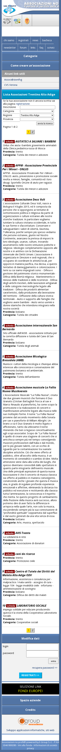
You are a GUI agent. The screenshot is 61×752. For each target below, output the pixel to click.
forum (23, 47)
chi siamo (9, 40)
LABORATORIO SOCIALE (26, 605)
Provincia (8, 119)
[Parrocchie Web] (27, 25)
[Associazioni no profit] (7, 25)
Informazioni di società (45, 745)
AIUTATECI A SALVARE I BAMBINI (31, 141)
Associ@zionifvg (13, 79)
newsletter (10, 47)
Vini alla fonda (25, 745)
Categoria (8, 111)
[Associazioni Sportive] (17, 25)
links (33, 47)
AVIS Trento (18, 533)
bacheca (47, 40)
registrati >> (30, 675)
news (35, 40)
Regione (7, 115)
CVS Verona (10, 84)
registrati (23, 40)
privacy (30, 748)
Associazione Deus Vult (25, 199)
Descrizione (9, 107)
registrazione (23, 103)
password (8, 653)
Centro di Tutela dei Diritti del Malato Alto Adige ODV (28, 573)
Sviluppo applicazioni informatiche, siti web (30, 730)
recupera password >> (44, 667)
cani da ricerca (20, 554)
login (5, 646)
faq (41, 47)
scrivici (50, 47)
